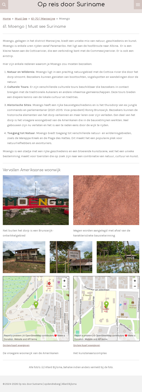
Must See (21, 18)
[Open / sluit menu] (138, 4)
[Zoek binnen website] (4, 4)
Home (7, 18)
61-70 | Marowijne (43, 18)
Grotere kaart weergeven (16, 345)
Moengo (64, 18)
